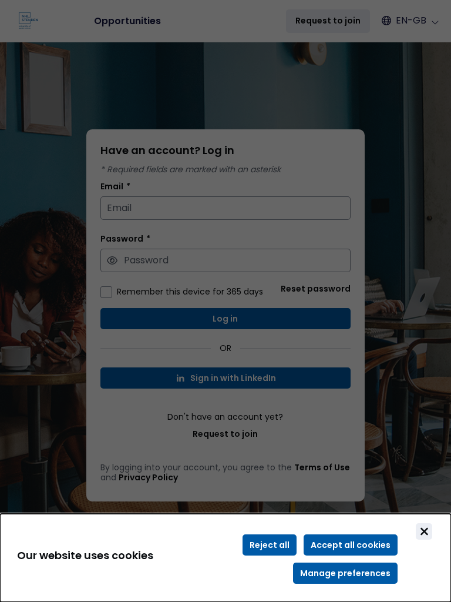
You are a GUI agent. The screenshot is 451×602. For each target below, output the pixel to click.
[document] (225, 558)
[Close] (424, 531)
